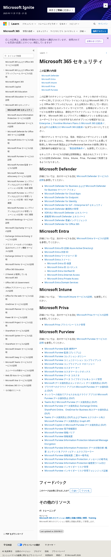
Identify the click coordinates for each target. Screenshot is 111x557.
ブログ (37, 551)
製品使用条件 (76, 148)
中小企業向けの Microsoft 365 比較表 (64, 127)
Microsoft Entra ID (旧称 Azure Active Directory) (69, 248)
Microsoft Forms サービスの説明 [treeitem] (19, 264)
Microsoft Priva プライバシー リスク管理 (65, 324)
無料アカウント (99, 31)
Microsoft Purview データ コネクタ (62, 375)
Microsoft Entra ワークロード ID (61, 255)
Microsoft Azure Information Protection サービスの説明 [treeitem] (20, 117)
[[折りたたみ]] (33, 50)
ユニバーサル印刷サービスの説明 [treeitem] (19, 370)
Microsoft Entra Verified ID (61, 271)
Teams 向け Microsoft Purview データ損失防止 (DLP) (71, 402)
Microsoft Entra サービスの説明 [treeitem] (20, 141)
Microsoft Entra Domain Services (61, 282)
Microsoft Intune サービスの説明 (75, 296)
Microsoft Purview (50, 90)
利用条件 (49, 555)
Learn (42, 53)
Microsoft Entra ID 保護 (59, 263)
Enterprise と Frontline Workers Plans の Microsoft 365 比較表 (70, 123)
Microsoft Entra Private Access (63, 278)
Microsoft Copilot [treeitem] (13, 86)
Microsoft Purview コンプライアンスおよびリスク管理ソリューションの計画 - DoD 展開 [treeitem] (21, 184)
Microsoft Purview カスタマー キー (62, 367)
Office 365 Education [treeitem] (14, 269)
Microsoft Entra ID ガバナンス (62, 267)
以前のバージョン (23, 551)
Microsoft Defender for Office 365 (62, 224)
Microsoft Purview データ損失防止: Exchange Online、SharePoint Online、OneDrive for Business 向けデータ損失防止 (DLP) (76, 409)
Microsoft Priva (48, 86)
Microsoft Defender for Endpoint (61, 197)
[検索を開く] (94, 23)
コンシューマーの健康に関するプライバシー (21, 555)
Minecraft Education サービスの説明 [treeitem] (19, 98)
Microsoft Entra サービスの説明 (93, 238)
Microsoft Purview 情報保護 (59, 436)
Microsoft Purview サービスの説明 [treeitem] (21, 158)
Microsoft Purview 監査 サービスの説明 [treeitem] (20, 166)
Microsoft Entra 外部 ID (56, 251)
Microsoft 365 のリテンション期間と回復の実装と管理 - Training (67, 518)
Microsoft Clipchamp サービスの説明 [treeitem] (18, 230)
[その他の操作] (106, 53)
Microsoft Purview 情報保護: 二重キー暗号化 (67, 455)
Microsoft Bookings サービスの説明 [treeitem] (19, 221)
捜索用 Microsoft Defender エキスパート (65, 216)
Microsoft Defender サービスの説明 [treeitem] (20, 125)
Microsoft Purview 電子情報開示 (61, 428)
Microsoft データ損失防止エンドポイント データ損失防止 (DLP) (76, 382)
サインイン (103, 23)
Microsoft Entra (49, 79)
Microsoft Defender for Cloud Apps (63, 193)
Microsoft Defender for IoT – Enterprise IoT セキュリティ (73, 205)
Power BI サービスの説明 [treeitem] (16, 317)
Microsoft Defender (50, 75)
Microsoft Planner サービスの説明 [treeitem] (19, 311)
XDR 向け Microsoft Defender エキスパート (66, 212)
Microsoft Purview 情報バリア (60, 432)
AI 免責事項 (7, 551)
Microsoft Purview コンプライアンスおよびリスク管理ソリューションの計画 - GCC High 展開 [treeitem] (21, 198)
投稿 (47, 551)
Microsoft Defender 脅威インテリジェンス (66, 220)
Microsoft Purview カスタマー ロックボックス (67, 371)
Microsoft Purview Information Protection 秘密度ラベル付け (75, 462)
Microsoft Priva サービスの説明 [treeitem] (20, 150)
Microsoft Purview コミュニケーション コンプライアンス (73, 360)
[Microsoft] (5, 24)
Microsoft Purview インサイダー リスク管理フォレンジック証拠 (76, 470)
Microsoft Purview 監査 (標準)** (61, 348)
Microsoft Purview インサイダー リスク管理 (66, 466)
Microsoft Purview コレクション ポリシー (65, 356)
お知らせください (94, 41)
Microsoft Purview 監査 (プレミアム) (63, 352)
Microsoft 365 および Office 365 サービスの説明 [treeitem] (19, 64)
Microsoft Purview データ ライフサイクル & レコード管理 (73, 379)
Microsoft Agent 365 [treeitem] (14, 81)
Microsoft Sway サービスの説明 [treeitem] (19, 357)
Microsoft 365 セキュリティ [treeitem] (20, 110)
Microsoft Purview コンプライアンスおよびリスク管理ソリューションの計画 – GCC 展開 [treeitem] (21, 211)
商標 (58, 555)
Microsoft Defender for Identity (61, 201)
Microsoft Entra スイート (57, 259)
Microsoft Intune (49, 82)
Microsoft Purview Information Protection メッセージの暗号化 (76, 459)
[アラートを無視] (105, 5)
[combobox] (18, 56)
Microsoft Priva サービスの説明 (92, 314)
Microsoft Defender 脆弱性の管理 (61, 208)
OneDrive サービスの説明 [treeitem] (16, 304)
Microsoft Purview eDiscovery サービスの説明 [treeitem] (19, 175)
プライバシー (57, 551)
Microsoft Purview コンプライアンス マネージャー (70, 363)
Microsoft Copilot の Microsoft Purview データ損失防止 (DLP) (75, 424)
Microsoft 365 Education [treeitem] (16, 91)
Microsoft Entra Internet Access (63, 274)
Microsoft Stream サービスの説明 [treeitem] (19, 351)
